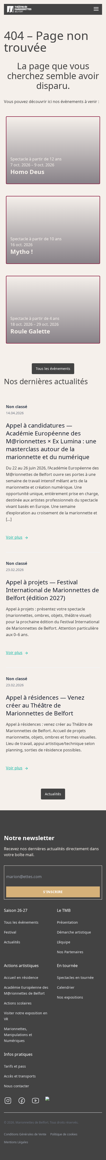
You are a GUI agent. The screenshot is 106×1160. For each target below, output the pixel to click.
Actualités (53, 794)
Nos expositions (70, 997)
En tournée (67, 965)
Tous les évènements (53, 368)
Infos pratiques (18, 1054)
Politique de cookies (63, 1134)
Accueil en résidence (21, 977)
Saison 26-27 (15, 910)
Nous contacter (16, 1086)
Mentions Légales (16, 1142)
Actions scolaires (18, 1003)
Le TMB (64, 910)
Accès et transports (20, 1076)
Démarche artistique (74, 932)
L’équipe (63, 942)
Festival (10, 932)
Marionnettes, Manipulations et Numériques (18, 1034)
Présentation (67, 922)
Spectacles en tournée (75, 977)
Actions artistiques (21, 965)
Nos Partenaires (70, 952)
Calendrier (65, 987)
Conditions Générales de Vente (25, 1134)
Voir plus (14, 537)
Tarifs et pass (15, 1066)
